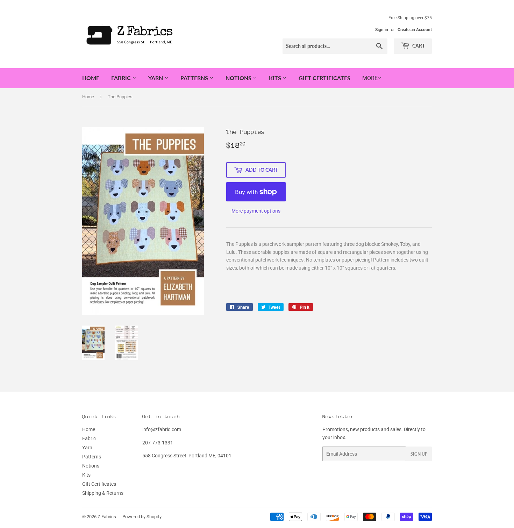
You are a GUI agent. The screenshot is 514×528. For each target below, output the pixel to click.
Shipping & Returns (102, 493)
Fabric (121, 77)
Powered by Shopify (142, 516)
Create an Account (415, 29)
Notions (239, 77)
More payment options (255, 211)
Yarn (156, 77)
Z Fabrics (107, 516)
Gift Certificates (324, 77)
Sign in (381, 29)
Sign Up (419, 454)
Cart (418, 46)
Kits (276, 77)
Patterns (194, 77)
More (370, 78)
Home (90, 77)
